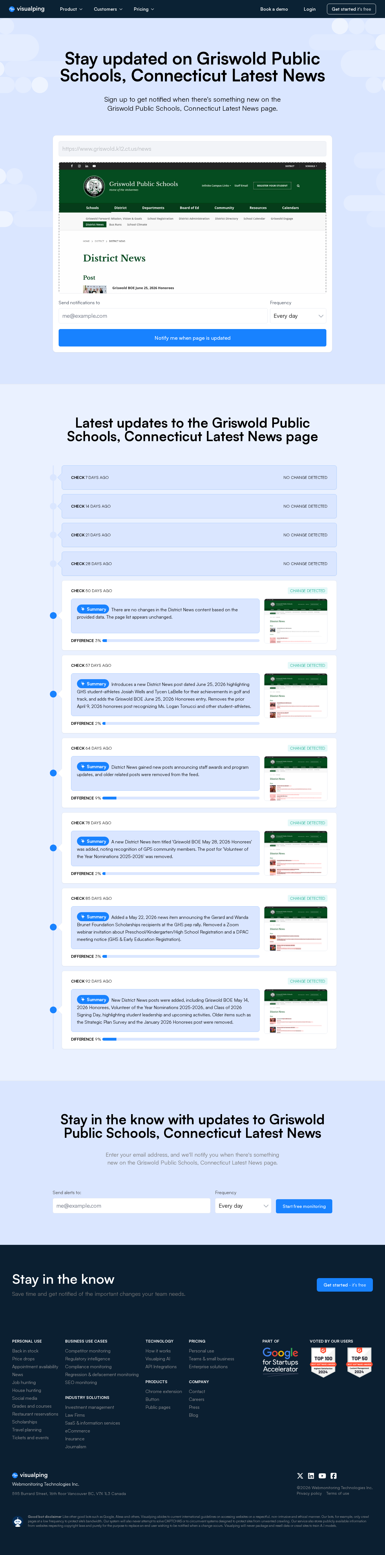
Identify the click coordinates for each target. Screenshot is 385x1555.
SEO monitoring (81, 1382)
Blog (193, 1415)
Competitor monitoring (87, 1351)
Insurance (75, 1438)
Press (194, 1407)
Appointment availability (35, 1366)
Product (68, 9)
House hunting (26, 1390)
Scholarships (24, 1422)
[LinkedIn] (311, 1475)
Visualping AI (157, 1358)
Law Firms (75, 1415)
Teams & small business (211, 1358)
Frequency (280, 302)
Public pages (158, 1407)
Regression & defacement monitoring (102, 1374)
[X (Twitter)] (300, 1475)
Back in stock (25, 1351)
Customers (105, 9)
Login (310, 9)
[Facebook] (334, 1475)
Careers (196, 1399)
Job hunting (24, 1382)
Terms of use (337, 1493)
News (17, 1374)
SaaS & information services (92, 1423)
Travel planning (26, 1429)
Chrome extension (163, 1391)
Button (152, 1399)
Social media (24, 1398)
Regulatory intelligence (87, 1358)
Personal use (201, 1351)
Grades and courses (32, 1406)
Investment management (89, 1407)
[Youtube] (322, 1475)
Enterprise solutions (208, 1366)
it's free (351, 9)
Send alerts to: (67, 1192)
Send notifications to (79, 302)
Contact (197, 1391)
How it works (158, 1351)
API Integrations (161, 1366)
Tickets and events (30, 1437)
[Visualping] (26, 9)
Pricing (141, 9)
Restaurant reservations (35, 1414)
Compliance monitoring (88, 1366)
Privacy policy (309, 1493)
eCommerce (77, 1431)
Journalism (75, 1446)
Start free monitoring (304, 1206)
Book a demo (274, 9)
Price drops (23, 1358)
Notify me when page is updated (192, 338)
